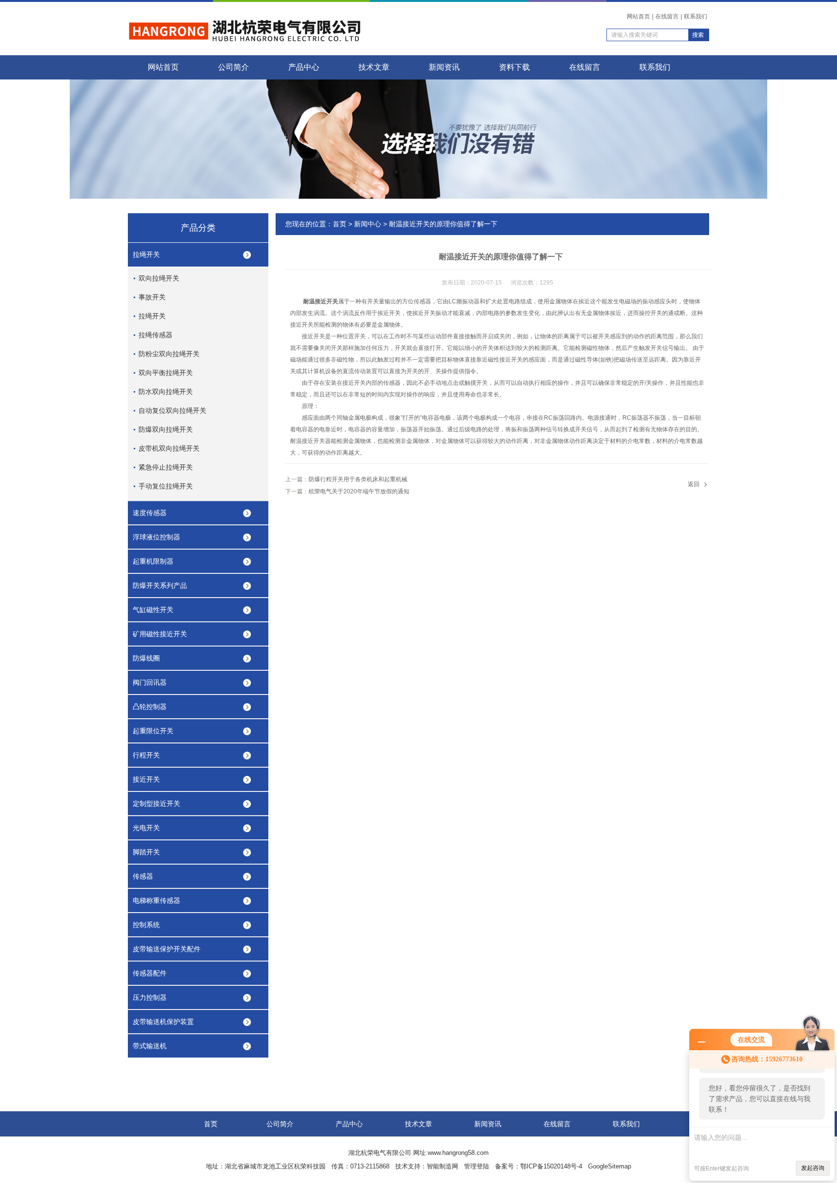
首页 (339, 224)
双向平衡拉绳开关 (166, 373)
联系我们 (695, 16)
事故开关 (152, 297)
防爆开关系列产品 (160, 585)
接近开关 (146, 779)
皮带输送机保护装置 (163, 1021)
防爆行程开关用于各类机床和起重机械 (358, 479)
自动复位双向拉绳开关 (172, 410)
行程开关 (146, 755)
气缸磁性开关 (153, 610)
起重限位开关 (153, 731)
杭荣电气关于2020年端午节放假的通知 (359, 491)
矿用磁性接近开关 (160, 634)
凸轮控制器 (150, 706)
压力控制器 (150, 997)
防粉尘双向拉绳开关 (169, 354)
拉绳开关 (146, 254)
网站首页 (638, 16)
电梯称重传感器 (156, 900)
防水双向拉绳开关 (166, 391)
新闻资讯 (444, 67)
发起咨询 (812, 1168)
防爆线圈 (146, 658)
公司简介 (233, 67)
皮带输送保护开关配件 (167, 949)
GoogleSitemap (609, 1166)
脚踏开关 (146, 852)
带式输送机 (150, 1046)
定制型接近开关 (156, 803)
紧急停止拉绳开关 (166, 467)
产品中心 (303, 67)
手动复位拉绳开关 (166, 486)
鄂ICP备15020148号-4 (551, 1166)
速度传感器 (150, 513)
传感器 (143, 876)
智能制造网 (442, 1166)
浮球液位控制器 (156, 537)
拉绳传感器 (155, 335)
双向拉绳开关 (159, 278)
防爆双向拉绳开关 (166, 429)
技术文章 (373, 67)
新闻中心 (367, 224)
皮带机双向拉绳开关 (169, 448)
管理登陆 (476, 1166)
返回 (693, 484)
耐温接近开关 (320, 301)
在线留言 (667, 16)
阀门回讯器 (150, 682)
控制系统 (146, 925)
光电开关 (146, 828)
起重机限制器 (153, 561)
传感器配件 (150, 973)
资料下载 (514, 67)
